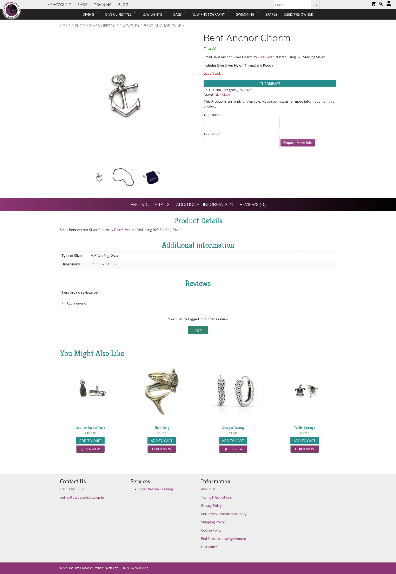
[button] (381, 4)
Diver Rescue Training (156, 489)
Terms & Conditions (216, 497)
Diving (88, 14)
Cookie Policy (211, 530)
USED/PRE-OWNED (299, 14)
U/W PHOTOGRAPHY (209, 14)
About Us (208, 489)
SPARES (271, 14)
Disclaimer (209, 547)
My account (59, 4)
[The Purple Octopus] (11, 10)
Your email (212, 133)
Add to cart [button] (90, 440)
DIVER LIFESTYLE (118, 14)
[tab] (150, 204)
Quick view (90, 449)
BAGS (177, 14)
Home (65, 25)
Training (103, 4)
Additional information (204, 204)
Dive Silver (266, 57)
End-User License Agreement (223, 538)
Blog (123, 4)
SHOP (82, 4)
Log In (198, 330)
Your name (212, 114)
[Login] (389, 3)
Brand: (209, 95)
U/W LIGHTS (152, 14)
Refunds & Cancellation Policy (223, 514)
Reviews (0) (252, 204)
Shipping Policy (213, 522)
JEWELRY (131, 25)
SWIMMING (245, 14)
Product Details (150, 204)
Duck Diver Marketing (135, 568)
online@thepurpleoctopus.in (82, 497)
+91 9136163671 (72, 489)
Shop (80, 25)
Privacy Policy (211, 505)
